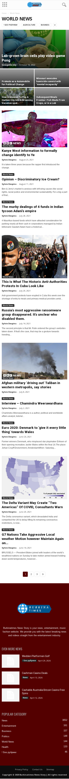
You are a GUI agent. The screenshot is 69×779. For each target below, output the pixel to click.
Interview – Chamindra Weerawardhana (32, 403)
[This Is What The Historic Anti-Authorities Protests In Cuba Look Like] (34, 256)
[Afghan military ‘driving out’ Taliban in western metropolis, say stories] (34, 361)
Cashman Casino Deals (35, 673)
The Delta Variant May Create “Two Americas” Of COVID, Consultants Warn (32, 505)
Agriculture (29, 25)
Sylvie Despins (9, 159)
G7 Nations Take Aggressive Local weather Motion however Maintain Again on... (33, 538)
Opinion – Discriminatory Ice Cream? (30, 179)
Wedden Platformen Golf (36, 656)
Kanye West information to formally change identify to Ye (29, 153)
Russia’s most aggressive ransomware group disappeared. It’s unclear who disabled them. (31, 314)
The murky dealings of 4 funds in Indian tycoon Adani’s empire (32, 209)
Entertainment (9, 726)
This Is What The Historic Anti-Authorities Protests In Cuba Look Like (34, 284)
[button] (63, 5)
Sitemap (50, 769)
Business (45, 25)
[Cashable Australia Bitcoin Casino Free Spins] (10, 695)
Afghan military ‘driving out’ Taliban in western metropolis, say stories (31, 385)
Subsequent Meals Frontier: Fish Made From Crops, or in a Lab (50, 100)
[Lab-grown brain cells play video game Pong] (34, 49)
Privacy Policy (21, 769)
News (25, 677)
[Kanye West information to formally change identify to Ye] (34, 128)
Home (4, 13)
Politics (5, 736)
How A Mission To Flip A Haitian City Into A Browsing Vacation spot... (17, 100)
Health (5, 747)
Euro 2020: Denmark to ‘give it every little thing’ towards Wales (34, 430)
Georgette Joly (9, 64)
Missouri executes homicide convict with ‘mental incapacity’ (48, 81)
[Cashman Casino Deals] (10, 678)
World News (8, 146)
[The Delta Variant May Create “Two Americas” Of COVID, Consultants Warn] (34, 477)
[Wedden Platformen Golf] (10, 661)
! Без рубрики (10, 25)
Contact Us (37, 769)
